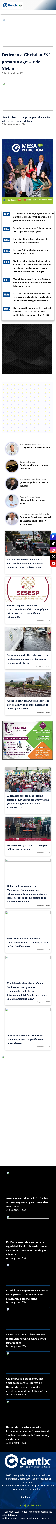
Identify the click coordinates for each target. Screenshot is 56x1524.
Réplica (45, 1518)
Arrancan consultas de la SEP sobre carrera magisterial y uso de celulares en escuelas (27, 1202)
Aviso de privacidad (29, 1518)
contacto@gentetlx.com (28, 1505)
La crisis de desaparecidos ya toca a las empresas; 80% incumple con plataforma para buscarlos (27, 1294)
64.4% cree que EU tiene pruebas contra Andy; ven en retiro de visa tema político (26, 1338)
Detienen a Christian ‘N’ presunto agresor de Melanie (26, 61)
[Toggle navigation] (50, 6)
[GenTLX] (28, 1467)
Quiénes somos (10, 1518)
